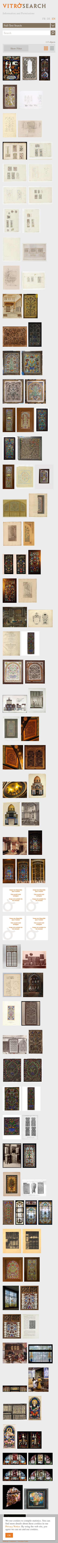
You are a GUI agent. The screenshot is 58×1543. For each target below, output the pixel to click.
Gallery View (52, 48)
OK (9, 1535)
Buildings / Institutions (9, 1541)
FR (44, 18)
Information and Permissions (18, 13)
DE (48, 18)
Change (53, 25)
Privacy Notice (12, 1526)
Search (53, 32)
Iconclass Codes (23, 1541)
